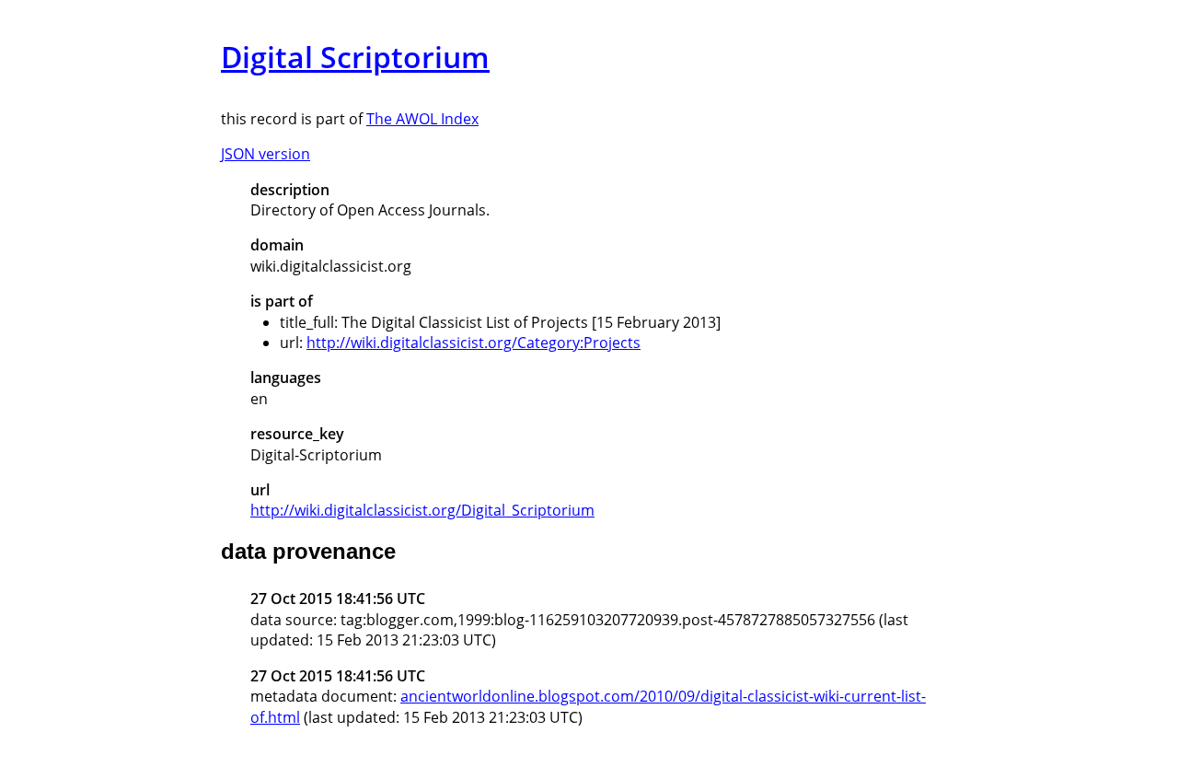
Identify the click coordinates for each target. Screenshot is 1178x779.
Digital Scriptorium (355, 56)
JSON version (265, 154)
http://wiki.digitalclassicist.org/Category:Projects (473, 342)
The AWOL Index (422, 119)
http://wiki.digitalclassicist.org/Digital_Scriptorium (422, 510)
